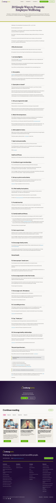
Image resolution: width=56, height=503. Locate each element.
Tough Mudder (16, 246)
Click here (13, 183)
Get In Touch (52, 1)
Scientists (13, 74)
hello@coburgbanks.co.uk (19, 458)
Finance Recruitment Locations (7, 486)
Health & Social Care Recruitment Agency (7, 470)
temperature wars (37, 121)
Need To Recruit (31, 472)
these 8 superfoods (19, 197)
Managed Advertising (32, 477)
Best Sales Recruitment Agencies (47, 477)
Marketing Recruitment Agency (7, 481)
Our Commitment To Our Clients (33, 474)
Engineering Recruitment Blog (47, 472)
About (30, 469)
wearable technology (27, 221)
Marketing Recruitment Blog (46, 474)
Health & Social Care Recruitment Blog (48, 469)
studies (20, 59)
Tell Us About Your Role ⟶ (44, 1)
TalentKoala (31, 479)
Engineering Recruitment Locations (7, 479)
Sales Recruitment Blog (46, 467)
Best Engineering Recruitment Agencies (47, 481)
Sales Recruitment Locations (7, 467)
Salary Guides (44, 491)
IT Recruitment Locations (6, 476)
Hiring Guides (44, 489)
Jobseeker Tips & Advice (19, 467)
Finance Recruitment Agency (7, 484)
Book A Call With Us (32, 467)
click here (26, 136)
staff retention (28, 366)
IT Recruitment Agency (6, 474)
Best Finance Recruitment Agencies (47, 485)
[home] (5, 1)
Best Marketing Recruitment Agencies (48, 483)
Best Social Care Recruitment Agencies (47, 487)
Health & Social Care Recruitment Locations (7, 472)
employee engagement (20, 364)
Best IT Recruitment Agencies (47, 479)
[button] (22, 1)
